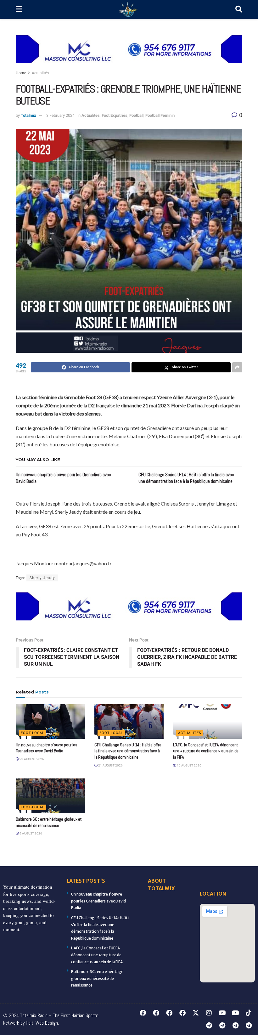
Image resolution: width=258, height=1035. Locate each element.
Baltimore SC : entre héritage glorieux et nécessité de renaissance (48, 822)
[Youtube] (222, 1013)
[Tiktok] (248, 1013)
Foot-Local (32, 733)
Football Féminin (160, 115)
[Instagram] (209, 1013)
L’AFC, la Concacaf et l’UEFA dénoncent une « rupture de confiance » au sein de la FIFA (205, 751)
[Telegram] (209, 1025)
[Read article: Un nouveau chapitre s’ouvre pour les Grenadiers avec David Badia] (50, 721)
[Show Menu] (19, 9)
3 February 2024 (60, 115)
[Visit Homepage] (128, 9)
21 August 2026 (110, 765)
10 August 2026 (188, 765)
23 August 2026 (31, 759)
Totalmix (28, 115)
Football (136, 115)
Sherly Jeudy (42, 578)
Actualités (40, 73)
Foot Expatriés (114, 115)
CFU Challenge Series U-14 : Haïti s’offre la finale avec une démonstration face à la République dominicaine (127, 751)
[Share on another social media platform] (237, 367)
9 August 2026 (30, 833)
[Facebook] (143, 1013)
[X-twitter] (195, 1013)
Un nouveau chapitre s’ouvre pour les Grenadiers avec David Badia (46, 748)
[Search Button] (238, 9)
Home (21, 73)
